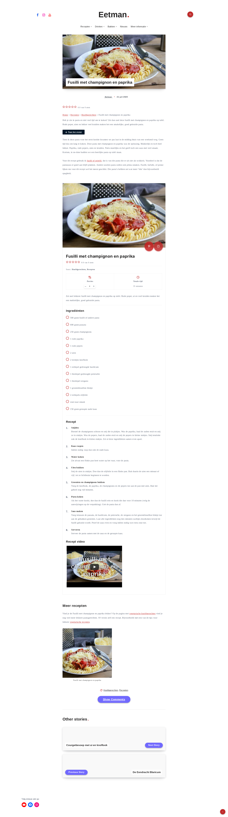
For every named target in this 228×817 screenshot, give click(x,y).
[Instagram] (43, 15)
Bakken (111, 26)
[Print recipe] (158, 246)
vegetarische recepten (80, 622)
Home (65, 115)
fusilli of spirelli (94, 161)
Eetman (112, 14)
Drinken (99, 26)
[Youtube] (49, 15)
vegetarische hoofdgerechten (142, 613)
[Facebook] (37, 15)
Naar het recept (75, 132)
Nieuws (123, 26)
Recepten (85, 26)
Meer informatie (138, 26)
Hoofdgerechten (88, 115)
